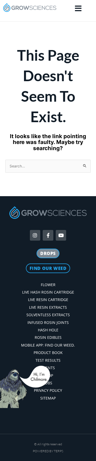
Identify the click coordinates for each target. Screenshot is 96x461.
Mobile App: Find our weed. (48, 345)
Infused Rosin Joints (48, 322)
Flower (48, 284)
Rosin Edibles (48, 337)
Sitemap (48, 398)
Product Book (48, 352)
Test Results (48, 360)
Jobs (48, 382)
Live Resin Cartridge (48, 299)
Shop (48, 375)
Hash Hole (48, 329)
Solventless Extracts (48, 314)
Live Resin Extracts (48, 307)
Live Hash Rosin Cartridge (48, 292)
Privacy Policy (48, 390)
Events (48, 367)
